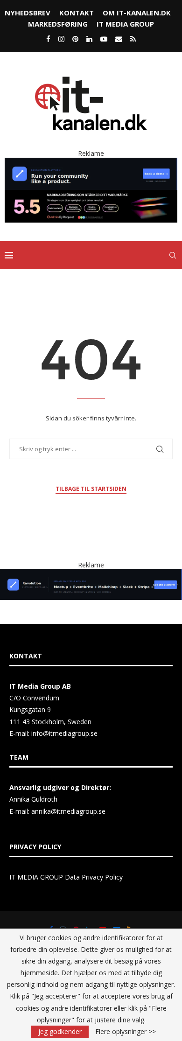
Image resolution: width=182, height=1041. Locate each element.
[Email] (118, 38)
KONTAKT (76, 12)
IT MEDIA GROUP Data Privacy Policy (66, 877)
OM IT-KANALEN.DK (137, 12)
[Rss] (133, 38)
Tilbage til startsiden (91, 489)
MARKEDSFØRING (58, 23)
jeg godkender (60, 1031)
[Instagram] (61, 38)
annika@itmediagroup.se (68, 811)
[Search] (172, 255)
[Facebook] (48, 38)
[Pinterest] (75, 38)
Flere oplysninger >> (125, 1031)
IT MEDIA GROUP (125, 23)
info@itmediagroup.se (64, 733)
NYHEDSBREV (27, 12)
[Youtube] (103, 38)
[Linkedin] (89, 38)
